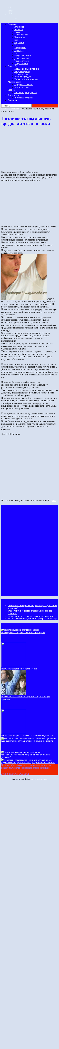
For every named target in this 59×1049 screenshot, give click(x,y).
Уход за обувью (22, 71)
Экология (12, 100)
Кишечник (19, 37)
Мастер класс (14, 82)
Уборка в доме (21, 74)
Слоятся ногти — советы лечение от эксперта (30, 616)
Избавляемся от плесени (26, 79)
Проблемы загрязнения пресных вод (19, 669)
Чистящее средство (23, 97)
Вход (54, 500)
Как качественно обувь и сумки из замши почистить (27, 741)
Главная (5, 108)
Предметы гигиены (23, 84)
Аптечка (18, 29)
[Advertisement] (25, 149)
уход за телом (21, 63)
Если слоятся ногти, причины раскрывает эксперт (32, 618)
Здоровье (12, 24)
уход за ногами (21, 58)
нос (16, 40)
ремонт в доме (21, 87)
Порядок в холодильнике (26, 69)
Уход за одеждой (22, 76)
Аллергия (19, 27)
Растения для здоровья (25, 92)
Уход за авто (14, 95)
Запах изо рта (21, 34)
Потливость (20, 48)
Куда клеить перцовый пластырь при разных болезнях (28, 762)
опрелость (19, 42)
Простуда (18, 50)
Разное (11, 90)
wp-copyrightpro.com (38, 779)
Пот (16, 45)
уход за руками (21, 61)
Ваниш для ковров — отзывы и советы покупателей (27, 735)
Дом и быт (13, 66)
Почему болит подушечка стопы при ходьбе (23, 632)
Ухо (16, 53)
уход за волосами (22, 55)
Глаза (17, 32)
